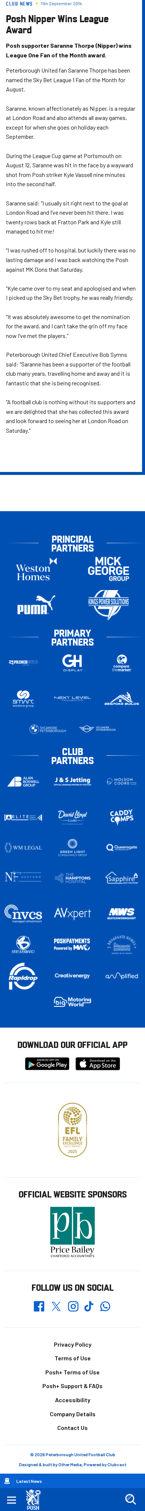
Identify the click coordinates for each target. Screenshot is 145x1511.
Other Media (70, 1464)
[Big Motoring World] (72, 1002)
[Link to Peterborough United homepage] (36, 1500)
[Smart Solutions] (23, 699)
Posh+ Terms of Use (72, 1372)
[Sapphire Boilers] (122, 877)
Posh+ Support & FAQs (72, 1385)
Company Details (73, 1413)
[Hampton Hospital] (72, 878)
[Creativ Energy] (72, 976)
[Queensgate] (122, 847)
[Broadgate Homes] (122, 945)
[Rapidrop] (23, 976)
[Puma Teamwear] (36, 605)
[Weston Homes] (36, 569)
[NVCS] (23, 914)
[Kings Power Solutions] (108, 605)
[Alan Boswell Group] (23, 781)
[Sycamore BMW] (48, 729)
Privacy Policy (72, 1344)
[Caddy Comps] (122, 817)
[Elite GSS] (23, 817)
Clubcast (116, 1464)
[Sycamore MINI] (97, 729)
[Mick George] (108, 569)
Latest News (29, 1481)
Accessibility (72, 1399)
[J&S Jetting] (72, 781)
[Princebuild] (23, 663)
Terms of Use (73, 1357)
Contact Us (72, 1427)
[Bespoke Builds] (122, 699)
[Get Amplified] (122, 976)
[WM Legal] (23, 847)
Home (7, 1481)
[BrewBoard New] (23, 945)
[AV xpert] (72, 914)
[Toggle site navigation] (11, 1499)
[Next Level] (72, 699)
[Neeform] (23, 878)
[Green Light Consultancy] (72, 847)
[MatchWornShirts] (122, 914)
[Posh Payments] (72, 944)
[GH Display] (72, 663)
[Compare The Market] (122, 663)
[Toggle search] (130, 1499)
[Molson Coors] (122, 782)
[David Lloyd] (72, 817)
